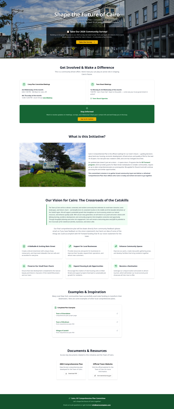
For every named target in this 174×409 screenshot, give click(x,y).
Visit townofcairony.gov (104, 376)
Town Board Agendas (100, 98)
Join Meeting (47, 98)
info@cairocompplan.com (101, 405)
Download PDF (72, 373)
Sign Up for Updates (87, 119)
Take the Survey (85, 42)
